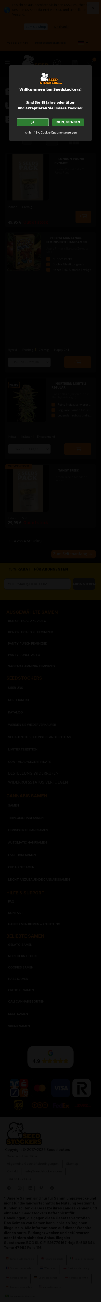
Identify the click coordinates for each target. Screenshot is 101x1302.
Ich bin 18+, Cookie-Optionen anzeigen (51, 132)
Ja (33, 122)
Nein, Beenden (68, 122)
